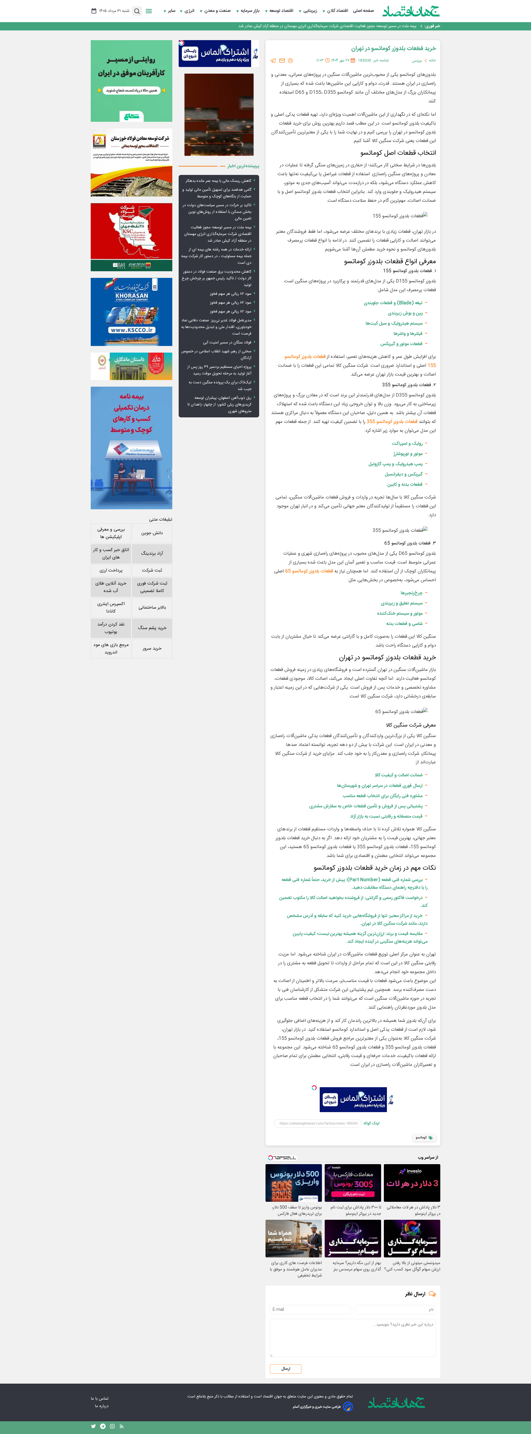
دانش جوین (152, 533)
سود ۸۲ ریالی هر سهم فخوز (230, 294)
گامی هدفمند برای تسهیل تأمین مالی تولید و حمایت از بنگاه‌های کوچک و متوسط (216, 193)
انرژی (189, 11)
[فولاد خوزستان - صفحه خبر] (131, 237)
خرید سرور (152, 648)
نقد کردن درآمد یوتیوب (110, 628)
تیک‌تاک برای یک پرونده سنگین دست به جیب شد (220, 385)
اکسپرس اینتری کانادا (111, 607)
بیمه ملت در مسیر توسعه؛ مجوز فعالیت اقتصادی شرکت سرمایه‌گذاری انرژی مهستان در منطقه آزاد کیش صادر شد (327, 26)
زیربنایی (310, 11)
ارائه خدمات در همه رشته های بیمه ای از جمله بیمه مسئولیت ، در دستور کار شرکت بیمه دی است (216, 256)
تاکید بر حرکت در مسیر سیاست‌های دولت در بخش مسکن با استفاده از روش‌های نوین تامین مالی (217, 212)
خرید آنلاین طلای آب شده (110, 587)
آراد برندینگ (152, 553)
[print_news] (290, 60)
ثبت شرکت (152, 570)
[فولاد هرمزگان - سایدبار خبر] (219, 115)
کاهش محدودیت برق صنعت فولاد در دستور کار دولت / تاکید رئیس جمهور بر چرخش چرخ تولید (216, 278)
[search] (137, 11)
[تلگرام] (273, 60)
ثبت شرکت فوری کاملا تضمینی (152, 587)
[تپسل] (314, 1088)
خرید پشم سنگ (152, 628)
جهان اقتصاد (272, 1396)
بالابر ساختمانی (152, 607)
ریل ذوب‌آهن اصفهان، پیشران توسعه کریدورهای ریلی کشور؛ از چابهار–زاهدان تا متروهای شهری (219, 405)
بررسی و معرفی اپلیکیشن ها (111, 533)
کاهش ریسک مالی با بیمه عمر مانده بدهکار (218, 181)
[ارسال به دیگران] (282, 60)
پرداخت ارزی (111, 570)
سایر (171, 11)
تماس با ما (100, 1398)
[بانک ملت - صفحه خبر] (131, 366)
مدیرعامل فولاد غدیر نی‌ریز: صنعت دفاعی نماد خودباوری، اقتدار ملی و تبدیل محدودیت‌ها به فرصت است (216, 327)
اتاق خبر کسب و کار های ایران (111, 553)
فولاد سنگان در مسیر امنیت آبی (227, 342)
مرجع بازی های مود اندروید (111, 648)
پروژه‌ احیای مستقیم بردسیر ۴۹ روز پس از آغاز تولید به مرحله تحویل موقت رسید (219, 370)
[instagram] (112, 1427)
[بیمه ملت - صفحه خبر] (131, 448)
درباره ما (102, 1406)
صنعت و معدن (218, 11)
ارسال (285, 1369)
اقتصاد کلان (338, 11)
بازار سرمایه (251, 11)
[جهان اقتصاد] (411, 11)
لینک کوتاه (371, 1123)
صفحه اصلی (363, 11)
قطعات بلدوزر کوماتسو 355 (392, 422)
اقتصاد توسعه (282, 11)
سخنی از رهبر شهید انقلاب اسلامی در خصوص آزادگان (216, 354)
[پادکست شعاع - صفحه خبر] (131, 81)
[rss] (121, 1427)
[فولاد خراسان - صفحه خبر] (131, 312)
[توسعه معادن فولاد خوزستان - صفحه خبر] (131, 162)
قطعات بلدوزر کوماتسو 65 (309, 571)
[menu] (149, 11)
